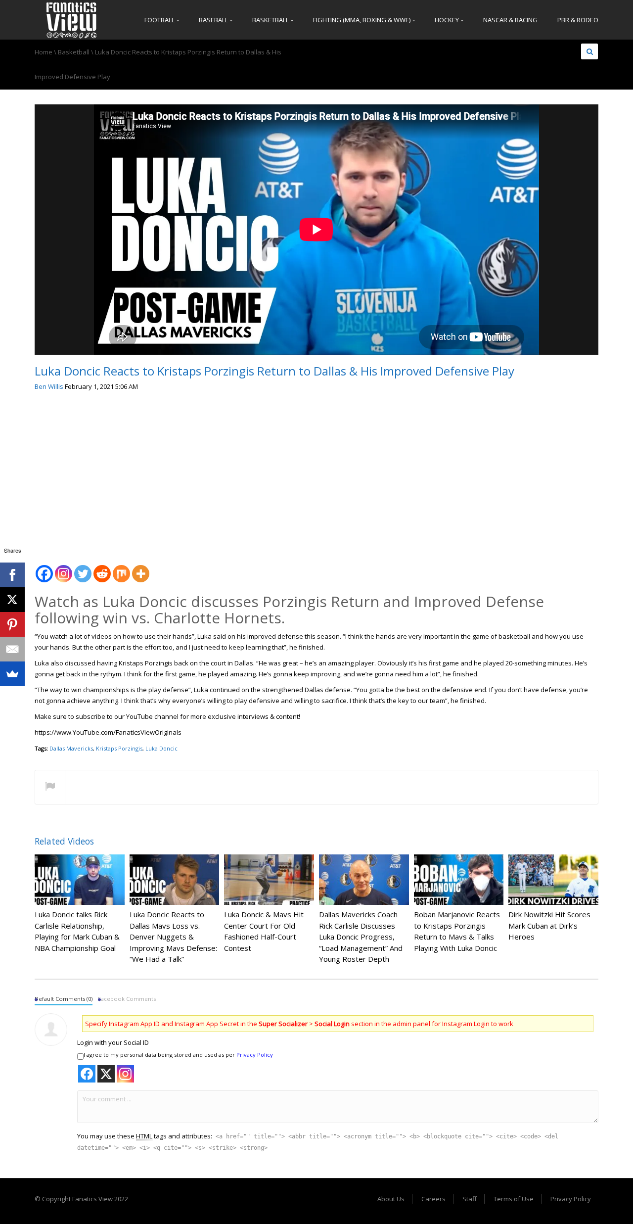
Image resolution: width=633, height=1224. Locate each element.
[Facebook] (44, 568)
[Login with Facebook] (86, 1074)
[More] (140, 568)
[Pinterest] (12, 624)
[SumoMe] (12, 673)
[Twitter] (82, 568)
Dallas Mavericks (71, 748)
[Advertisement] (316, 474)
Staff (469, 1198)
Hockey (447, 19)
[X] (12, 599)
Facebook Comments (127, 998)
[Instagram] (63, 568)
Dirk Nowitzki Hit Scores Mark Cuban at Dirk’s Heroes (549, 925)
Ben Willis (49, 386)
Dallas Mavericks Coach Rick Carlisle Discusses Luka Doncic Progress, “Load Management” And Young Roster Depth (361, 936)
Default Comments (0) (63, 998)
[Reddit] (102, 568)
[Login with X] (106, 1074)
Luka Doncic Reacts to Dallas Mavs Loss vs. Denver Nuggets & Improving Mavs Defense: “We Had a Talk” (173, 936)
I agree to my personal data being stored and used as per (178, 1054)
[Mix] (121, 568)
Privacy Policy (254, 1054)
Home (43, 51)
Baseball (214, 19)
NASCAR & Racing (510, 19)
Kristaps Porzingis (119, 748)
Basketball (271, 19)
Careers (433, 1198)
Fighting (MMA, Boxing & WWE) (362, 19)
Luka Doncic (161, 748)
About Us (391, 1198)
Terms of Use (514, 1198)
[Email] (12, 649)
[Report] (50, 787)
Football (160, 19)
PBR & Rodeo (577, 19)
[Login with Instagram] (125, 1074)
